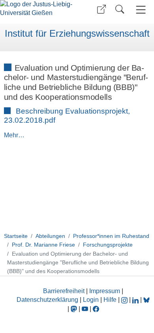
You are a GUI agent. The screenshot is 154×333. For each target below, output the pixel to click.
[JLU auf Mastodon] (75, 308)
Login (91, 299)
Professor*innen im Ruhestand (111, 236)
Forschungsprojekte (108, 244)
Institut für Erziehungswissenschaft (77, 33)
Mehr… (14, 135)
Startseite (16, 236)
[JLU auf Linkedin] (136, 299)
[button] (101, 9)
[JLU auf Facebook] (96, 308)
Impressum (104, 291)
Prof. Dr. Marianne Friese (43, 244)
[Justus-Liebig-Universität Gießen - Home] (37, 12)
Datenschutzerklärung (47, 299)
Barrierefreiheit (64, 291)
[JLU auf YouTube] (85, 308)
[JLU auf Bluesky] (146, 299)
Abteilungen (50, 236)
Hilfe (109, 299)
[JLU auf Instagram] (125, 299)
